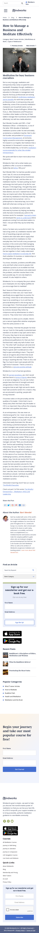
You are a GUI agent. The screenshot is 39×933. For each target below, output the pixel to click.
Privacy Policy (7, 882)
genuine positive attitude (22, 367)
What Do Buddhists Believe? (20, 662)
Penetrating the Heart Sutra (19, 670)
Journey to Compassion (10, 852)
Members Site (30, 3)
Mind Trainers (7, 876)
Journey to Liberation (9, 848)
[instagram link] (8, 821)
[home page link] (19, 10)
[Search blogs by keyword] (33, 570)
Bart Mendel (26, 512)
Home (5, 17)
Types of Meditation (14, 41)
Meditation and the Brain (14, 700)
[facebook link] (4, 821)
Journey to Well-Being (9, 845)
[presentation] (19, 910)
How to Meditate (11, 690)
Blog (12, 17)
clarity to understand (23, 218)
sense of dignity (21, 377)
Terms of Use (30, 930)
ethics (16, 168)
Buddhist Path (10, 693)
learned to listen (30, 215)
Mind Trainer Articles (17, 39)
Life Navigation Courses (10, 855)
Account (5, 879)
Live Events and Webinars (10, 858)
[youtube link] (12, 821)
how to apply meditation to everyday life (17, 254)
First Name (9, 603)
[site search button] (22, 3)
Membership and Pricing (10, 872)
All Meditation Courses (10, 842)
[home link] (19, 798)
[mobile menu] (6, 11)
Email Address (10, 612)
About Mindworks (8, 866)
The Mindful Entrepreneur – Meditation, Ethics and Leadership (18, 491)
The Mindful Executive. (11, 485)
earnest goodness (15, 375)
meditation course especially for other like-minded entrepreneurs (19, 150)
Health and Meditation (13, 696)
